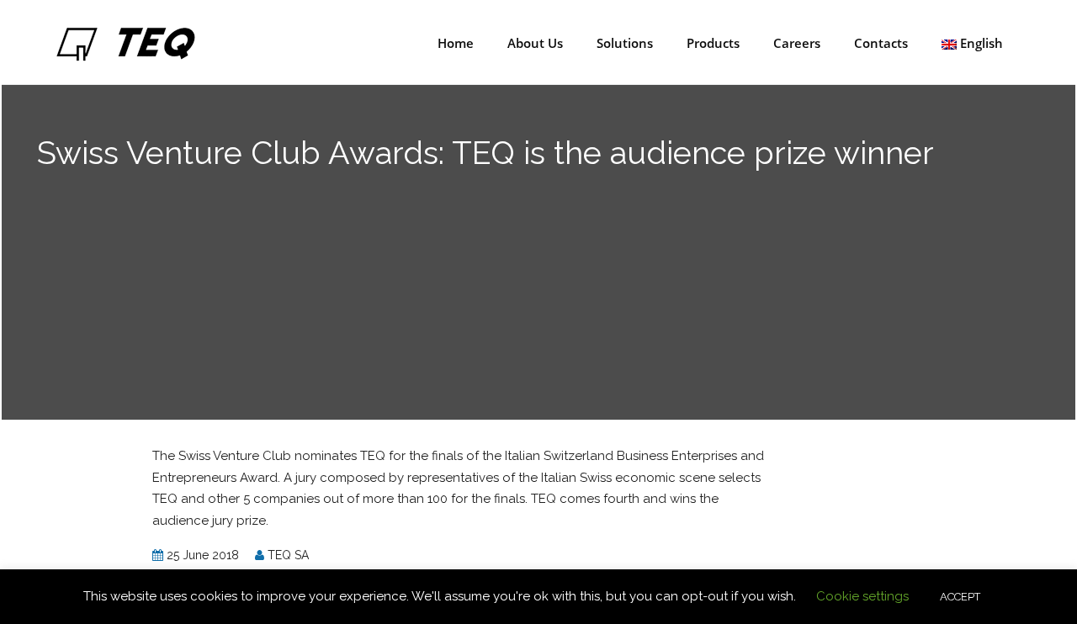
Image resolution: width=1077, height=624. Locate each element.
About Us (533, 42)
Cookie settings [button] (862, 596)
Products (711, 42)
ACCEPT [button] (960, 596)
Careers (795, 42)
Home (454, 42)
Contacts (879, 42)
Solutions (623, 42)
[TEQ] (125, 41)
